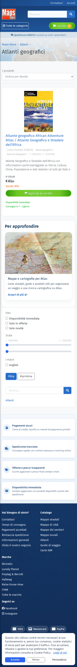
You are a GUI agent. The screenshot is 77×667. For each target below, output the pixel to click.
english (13, 365)
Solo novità (16, 328)
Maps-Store (9, 44)
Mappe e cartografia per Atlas (27, 278)
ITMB (5, 589)
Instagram (11, 613)
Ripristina (26, 376)
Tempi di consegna (14, 524)
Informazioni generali (15, 540)
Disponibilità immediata (24, 318)
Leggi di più (60, 652)
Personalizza (59, 659)
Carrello (63, 26)
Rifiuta (35, 659)
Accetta (15, 659)
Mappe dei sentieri (52, 529)
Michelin (7, 564)
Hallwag (7, 579)
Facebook (11, 608)
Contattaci (8, 519)
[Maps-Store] (9, 14)
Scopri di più (16, 294)
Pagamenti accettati (14, 529)
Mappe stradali (49, 519)
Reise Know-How (12, 584)
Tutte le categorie (16, 25)
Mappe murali (49, 535)
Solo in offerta (18, 323)
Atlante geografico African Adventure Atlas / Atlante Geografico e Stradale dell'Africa (35, 140)
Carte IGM (46, 550)
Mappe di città (49, 524)
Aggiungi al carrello (40, 193)
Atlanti (24, 44)
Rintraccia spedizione (15, 535)
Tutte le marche (11, 594)
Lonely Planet (10, 569)
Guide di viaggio (50, 545)
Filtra (11, 376)
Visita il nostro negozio (16, 545)
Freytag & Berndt (12, 574)
